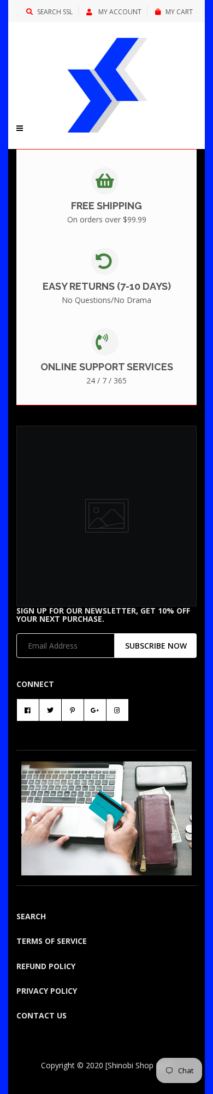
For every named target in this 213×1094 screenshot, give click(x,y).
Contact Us (41, 1015)
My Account (119, 11)
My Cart (179, 11)
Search (31, 916)
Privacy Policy (46, 991)
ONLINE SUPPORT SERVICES (106, 367)
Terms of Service (51, 941)
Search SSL (55, 11)
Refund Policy (45, 966)
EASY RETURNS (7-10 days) (107, 286)
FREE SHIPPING (106, 205)
